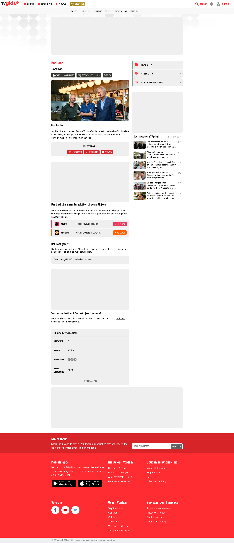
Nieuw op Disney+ (118, 472)
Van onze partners (118, 526)
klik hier (121, 318)
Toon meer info (90, 380)
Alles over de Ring (156, 481)
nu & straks (85, 11)
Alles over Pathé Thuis (120, 477)
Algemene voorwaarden (159, 508)
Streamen (134, 11)
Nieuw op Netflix (117, 468)
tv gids (74, 11)
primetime (98, 11)
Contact (112, 512)
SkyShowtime (115, 508)
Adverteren (114, 521)
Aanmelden (176, 446)
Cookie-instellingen (157, 521)
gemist (107, 11)
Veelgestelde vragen (157, 468)
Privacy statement (156, 512)
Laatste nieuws (120, 11)
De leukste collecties (119, 481)
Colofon (112, 517)
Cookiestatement (156, 517)
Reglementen (154, 472)
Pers (149, 477)
